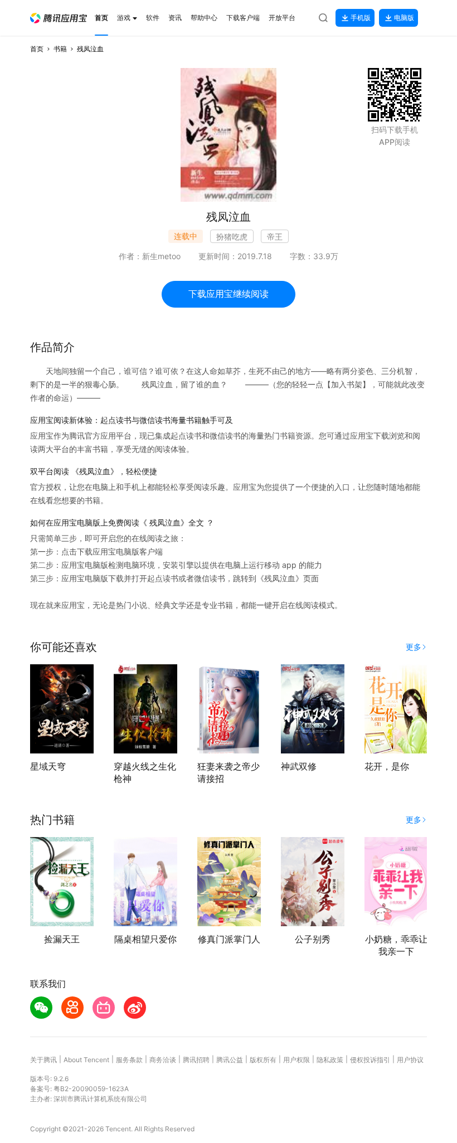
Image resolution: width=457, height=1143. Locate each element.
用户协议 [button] (410, 1060)
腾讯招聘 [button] (196, 1060)
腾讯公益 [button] (229, 1060)
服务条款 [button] (129, 1060)
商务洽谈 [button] (162, 1060)
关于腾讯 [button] (43, 1060)
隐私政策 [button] (330, 1060)
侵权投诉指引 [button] (370, 1060)
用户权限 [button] (296, 1060)
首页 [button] (36, 49)
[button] (58, 18)
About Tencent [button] (86, 1060)
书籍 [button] (60, 49)
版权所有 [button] (263, 1060)
